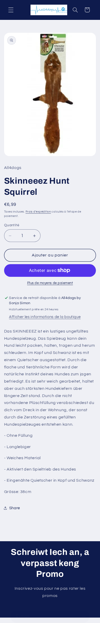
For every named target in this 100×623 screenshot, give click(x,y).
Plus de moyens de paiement (50, 283)
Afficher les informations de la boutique (45, 317)
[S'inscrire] (83, 616)
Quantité (11, 225)
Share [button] (14, 508)
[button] (11, 10)
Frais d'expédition (38, 211)
